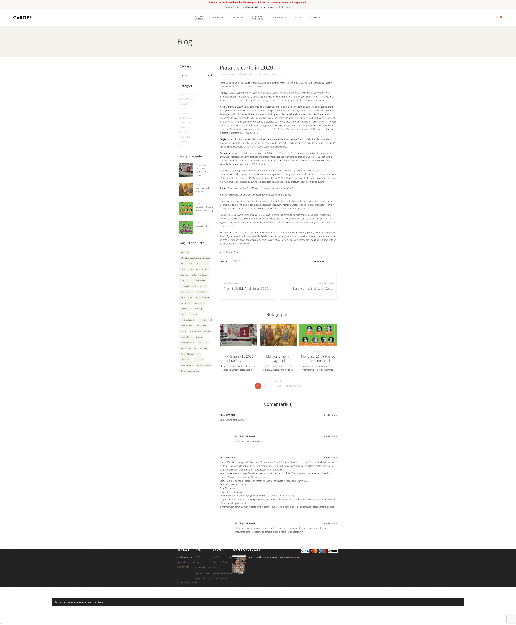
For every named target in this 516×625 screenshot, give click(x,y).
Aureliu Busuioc (202, 269)
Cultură (203, 286)
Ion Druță (199, 309)
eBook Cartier (202, 292)
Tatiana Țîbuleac (187, 354)
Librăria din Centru (188, 320)
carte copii (204, 275)
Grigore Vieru (186, 309)
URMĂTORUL (293, 386)
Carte (241, 261)
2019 (190, 263)
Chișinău (184, 280)
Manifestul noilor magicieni (278, 358)
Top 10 (182, 132)
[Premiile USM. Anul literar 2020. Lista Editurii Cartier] (248, 286)
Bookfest (184, 275)
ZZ (180, 146)
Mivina (183, 331)
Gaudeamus (200, 303)
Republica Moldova (188, 348)
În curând (183, 113)
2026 (190, 269)
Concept (183, 103)
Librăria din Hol (206, 320)
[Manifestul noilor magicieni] (278, 335)
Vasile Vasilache (187, 365)
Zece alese (184, 141)
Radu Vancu (202, 342)
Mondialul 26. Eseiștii (205, 226)
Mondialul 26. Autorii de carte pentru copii (318, 358)
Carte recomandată (188, 94)
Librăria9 (193, 314)
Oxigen (199, 337)
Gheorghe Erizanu (244, 436)
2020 (235, 261)
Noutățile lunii (185, 118)
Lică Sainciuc (202, 325)
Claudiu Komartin (198, 280)
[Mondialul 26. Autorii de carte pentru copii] (318, 335)
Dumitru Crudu (187, 292)
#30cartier (185, 252)
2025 (182, 269)
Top (199, 354)
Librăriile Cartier (187, 325)
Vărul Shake (184, 136)
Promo (182, 127)
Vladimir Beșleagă (204, 365)
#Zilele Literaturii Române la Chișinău (195, 258)
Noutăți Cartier (186, 337)
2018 (182, 263)
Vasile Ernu (198, 359)
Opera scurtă (185, 122)
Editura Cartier (186, 297)
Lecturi (183, 314)
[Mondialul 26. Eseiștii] (186, 227)
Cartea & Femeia (186, 99)
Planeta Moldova (187, 342)
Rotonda (203, 348)
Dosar (274, 74)
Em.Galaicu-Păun (202, 297)
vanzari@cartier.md (186, 562)
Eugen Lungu (186, 303)
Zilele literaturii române (190, 371)
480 (279, 386)
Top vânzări (185, 359)
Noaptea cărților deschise (200, 331)
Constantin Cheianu (188, 286)
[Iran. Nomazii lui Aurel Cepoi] (308, 286)
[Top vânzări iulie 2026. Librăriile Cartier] (238, 335)
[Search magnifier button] (212, 75)
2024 (206, 263)
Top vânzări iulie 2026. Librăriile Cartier (238, 358)
